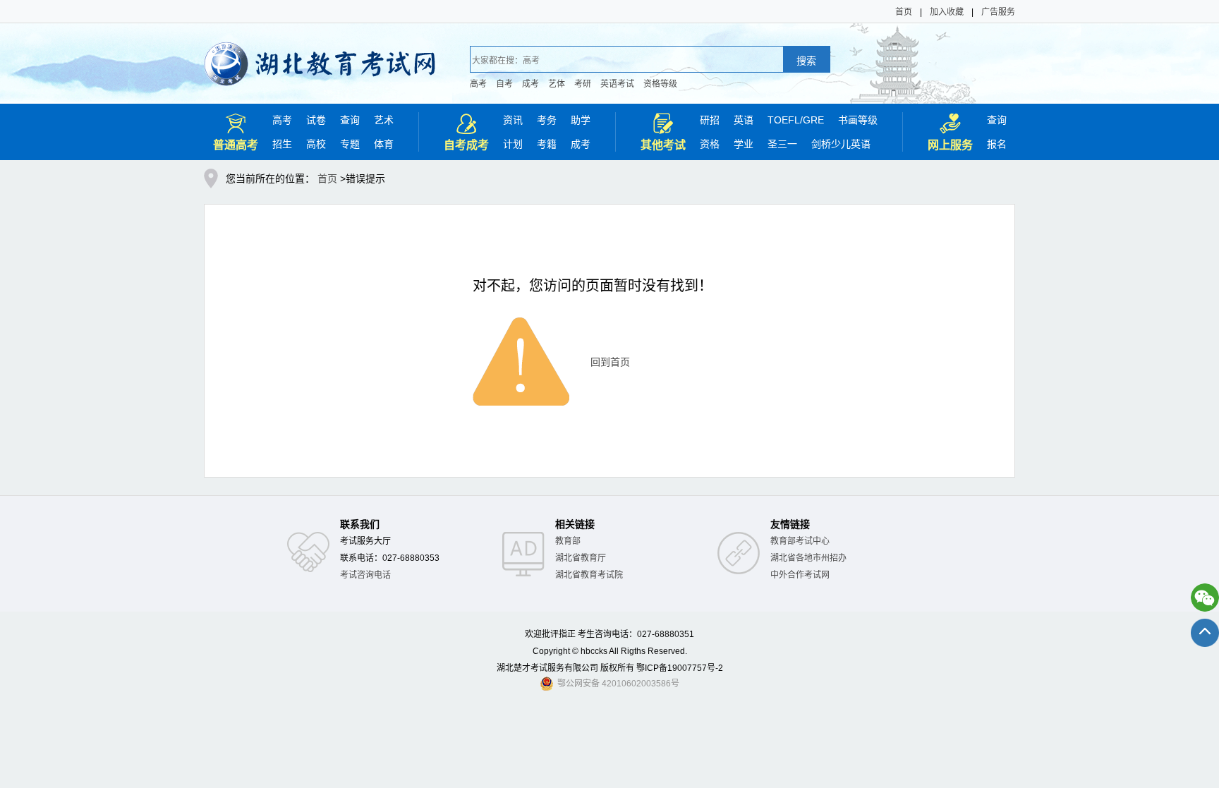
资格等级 (660, 84)
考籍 (547, 144)
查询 (350, 120)
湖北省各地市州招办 (808, 558)
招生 (282, 144)
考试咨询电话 (365, 575)
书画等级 (858, 120)
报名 (997, 144)
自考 (504, 84)
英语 (743, 120)
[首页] (320, 54)
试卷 (316, 120)
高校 (316, 144)
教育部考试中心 (800, 541)
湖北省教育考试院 (589, 575)
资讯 (513, 120)
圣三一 (782, 144)
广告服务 (998, 12)
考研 (582, 84)
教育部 (568, 541)
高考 (478, 84)
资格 (710, 144)
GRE (813, 120)
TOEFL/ (785, 120)
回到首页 (610, 362)
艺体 (556, 84)
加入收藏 (947, 12)
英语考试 (617, 84)
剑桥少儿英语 (841, 144)
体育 (384, 144)
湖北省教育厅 (580, 558)
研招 (710, 120)
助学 (580, 120)
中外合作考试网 (800, 575)
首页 (903, 12)
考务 (547, 120)
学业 (743, 144)
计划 (513, 144)
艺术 (384, 120)
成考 (530, 84)
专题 (350, 144)
